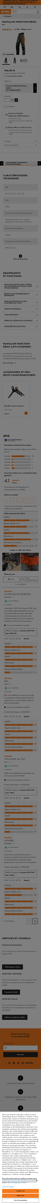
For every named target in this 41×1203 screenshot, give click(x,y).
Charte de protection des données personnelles (19, 1180)
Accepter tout (20, 1191)
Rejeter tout (20, 1196)
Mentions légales (8, 1187)
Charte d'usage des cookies (16, 1183)
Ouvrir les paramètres (20, 1200)
